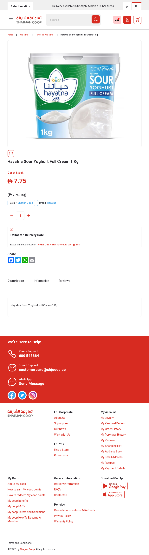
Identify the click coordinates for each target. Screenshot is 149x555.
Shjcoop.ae (61, 423)
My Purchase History (113, 434)
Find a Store (61, 449)
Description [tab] (16, 281)
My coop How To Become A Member (24, 519)
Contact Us (61, 495)
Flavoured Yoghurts (44, 35)
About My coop (17, 483)
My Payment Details (113, 468)
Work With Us (62, 434)
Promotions (61, 455)
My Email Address (112, 457)
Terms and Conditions (20, 543)
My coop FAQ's (16, 506)
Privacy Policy (62, 515)
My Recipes (108, 462)
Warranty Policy (63, 521)
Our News (60, 429)
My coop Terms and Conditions (26, 512)
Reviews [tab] (64, 281)
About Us (59, 417)
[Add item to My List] (11, 153)
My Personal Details (113, 423)
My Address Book (111, 451)
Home (10, 35)
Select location (20, 6)
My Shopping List (111, 445)
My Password (109, 440)
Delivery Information (66, 483)
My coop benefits (18, 500)
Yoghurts (24, 35)
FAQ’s (57, 489)
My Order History (111, 429)
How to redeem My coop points (26, 495)
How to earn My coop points (24, 489)
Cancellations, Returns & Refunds (74, 510)
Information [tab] (41, 281)
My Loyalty (107, 417)
